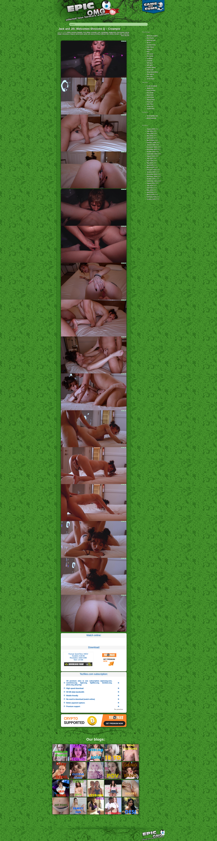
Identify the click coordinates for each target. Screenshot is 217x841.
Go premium (118, 709)
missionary (66, 34)
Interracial (150, 70)
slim (121, 34)
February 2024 (151, 197)
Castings (149, 61)
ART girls (150, 65)
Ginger (60, 34)
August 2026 (151, 129)
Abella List (150, 88)
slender (116, 34)
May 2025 (150, 163)
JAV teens (150, 54)
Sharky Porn (151, 99)
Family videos (151, 67)
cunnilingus (104, 32)
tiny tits (127, 35)
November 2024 (152, 176)
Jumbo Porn (150, 108)
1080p (69, 32)
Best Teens (150, 38)
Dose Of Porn (151, 90)
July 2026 (150, 131)
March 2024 (150, 194)
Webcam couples (152, 36)
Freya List (150, 102)
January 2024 (151, 199)
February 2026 (151, 142)
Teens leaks (150, 79)
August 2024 (151, 183)
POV (148, 51)
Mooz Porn (150, 95)
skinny (111, 34)
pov (89, 34)
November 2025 (152, 149)
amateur (74, 32)
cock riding (86, 32)
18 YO (149, 42)
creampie (94, 32)
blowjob (79, 32)
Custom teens (151, 45)
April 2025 (150, 165)
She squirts (150, 74)
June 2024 (150, 188)
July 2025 (150, 158)
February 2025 (151, 170)
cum (98, 32)
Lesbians (150, 58)
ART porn (150, 63)
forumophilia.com (152, 116)
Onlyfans (149, 49)
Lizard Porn (150, 97)
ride (107, 34)
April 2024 (150, 192)
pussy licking (95, 34)
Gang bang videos (152, 72)
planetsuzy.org (151, 118)
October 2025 (151, 151)
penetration (79, 34)
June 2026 (150, 133)
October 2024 (151, 179)
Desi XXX (150, 76)
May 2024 (150, 190)
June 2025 (150, 161)
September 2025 (152, 154)
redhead (103, 34)
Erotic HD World (152, 86)
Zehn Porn (150, 104)
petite (85, 34)
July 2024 (150, 185)
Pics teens (150, 56)
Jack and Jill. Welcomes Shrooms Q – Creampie (89, 28)
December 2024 (152, 174)
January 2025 (151, 172)
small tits (126, 34)
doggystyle (112, 32)
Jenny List (150, 106)
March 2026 (150, 140)
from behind (120, 32)
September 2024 (152, 181)
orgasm (72, 34)
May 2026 (150, 136)
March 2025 (150, 167)
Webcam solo (151, 40)
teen (122, 35)
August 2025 (151, 156)
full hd (127, 32)
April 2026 (150, 138)
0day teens (150, 47)
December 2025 (152, 147)
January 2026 (151, 145)
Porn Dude (150, 93)
